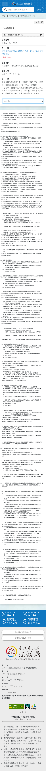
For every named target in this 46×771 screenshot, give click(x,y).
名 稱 (5, 48)
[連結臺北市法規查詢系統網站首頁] (22, 4)
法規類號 (5, 40)
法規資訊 (13, 16)
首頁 (4, 16)
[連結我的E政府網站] (27, 706)
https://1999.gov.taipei (12, 686)
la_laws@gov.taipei (10, 692)
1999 (4, 674)
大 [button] (25, 712)
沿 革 (5, 79)
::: (1, 15)
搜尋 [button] (39, 10)
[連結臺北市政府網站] (33, 707)
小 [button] (20, 712)
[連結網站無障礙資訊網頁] (16, 706)
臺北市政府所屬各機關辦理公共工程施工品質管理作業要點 (22, 52)
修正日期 (5, 71)
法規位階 (5, 63)
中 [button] (22, 712)
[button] (39, 22)
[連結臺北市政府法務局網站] (23, 652)
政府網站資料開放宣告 (23, 632)
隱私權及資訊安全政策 (23, 638)
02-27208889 (20, 674)
